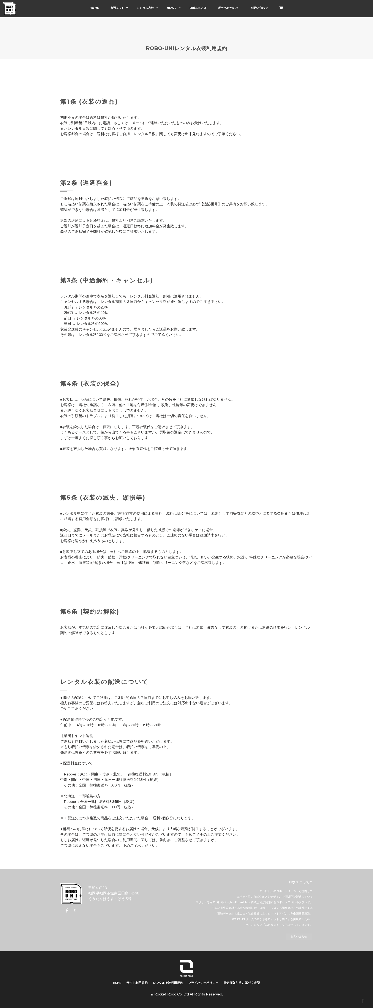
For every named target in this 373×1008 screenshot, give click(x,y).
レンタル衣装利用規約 (168, 982)
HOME (94, 7)
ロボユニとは (198, 7)
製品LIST (117, 7)
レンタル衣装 (145, 7)
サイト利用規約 (137, 982)
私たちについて (228, 7)
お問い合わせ (259, 7)
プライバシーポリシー (203, 982)
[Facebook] (68, 910)
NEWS (172, 7)
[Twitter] (75, 910)
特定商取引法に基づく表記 (242, 982)
